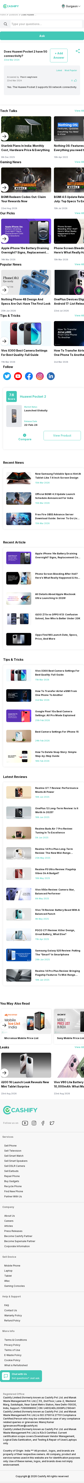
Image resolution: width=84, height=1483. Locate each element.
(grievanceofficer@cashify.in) (20, 1425)
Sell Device (9, 1256)
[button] (42, 35)
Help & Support (11, 1296)
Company (8, 1207)
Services (7, 1136)
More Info (8, 1331)
